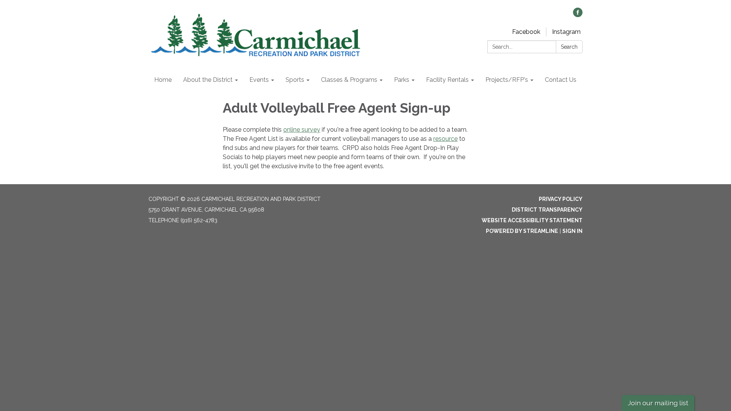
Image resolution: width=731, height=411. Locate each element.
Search (569, 47)
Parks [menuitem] (401, 79)
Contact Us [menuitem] (560, 79)
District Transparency (547, 210)
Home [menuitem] (163, 79)
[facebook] (578, 15)
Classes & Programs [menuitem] (349, 79)
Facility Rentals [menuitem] (447, 79)
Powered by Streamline (522, 231)
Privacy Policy (561, 199)
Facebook (526, 31)
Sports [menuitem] (295, 79)
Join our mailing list (658, 403)
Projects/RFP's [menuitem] (506, 79)
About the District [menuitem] (208, 79)
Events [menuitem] (259, 79)
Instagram (566, 31)
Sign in (572, 231)
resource (445, 138)
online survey (301, 129)
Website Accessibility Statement (532, 220)
